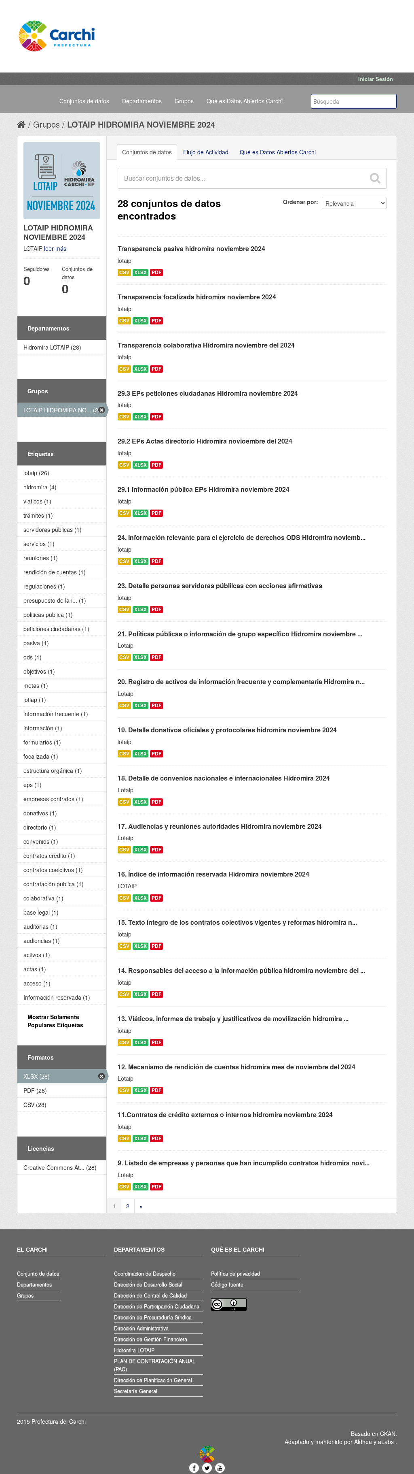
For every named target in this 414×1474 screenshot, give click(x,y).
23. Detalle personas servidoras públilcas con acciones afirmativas (220, 585)
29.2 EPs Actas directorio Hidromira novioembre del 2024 (205, 441)
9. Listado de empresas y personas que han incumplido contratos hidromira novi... (244, 1162)
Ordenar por (299, 202)
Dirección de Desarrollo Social (148, 1284)
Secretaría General (135, 1391)
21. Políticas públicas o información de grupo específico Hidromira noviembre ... (240, 633)
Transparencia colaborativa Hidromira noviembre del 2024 (206, 345)
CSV (124, 272)
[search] (374, 178)
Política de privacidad (235, 1273)
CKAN (387, 1433)
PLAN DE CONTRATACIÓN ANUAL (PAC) (154, 1365)
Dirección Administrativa (141, 1328)
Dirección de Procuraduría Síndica (153, 1317)
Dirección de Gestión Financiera (150, 1339)
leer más (55, 248)
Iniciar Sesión (375, 79)
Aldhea (363, 1442)
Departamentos (142, 101)
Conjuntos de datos (84, 101)
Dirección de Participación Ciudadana (156, 1306)
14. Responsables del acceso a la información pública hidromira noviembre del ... (241, 970)
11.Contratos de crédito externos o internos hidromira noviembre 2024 (225, 1114)
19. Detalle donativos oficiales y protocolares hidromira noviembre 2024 (227, 729)
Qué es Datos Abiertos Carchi (245, 101)
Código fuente (227, 1284)
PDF (156, 272)
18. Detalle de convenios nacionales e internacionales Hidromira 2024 (224, 778)
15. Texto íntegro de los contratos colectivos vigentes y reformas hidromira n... (237, 922)
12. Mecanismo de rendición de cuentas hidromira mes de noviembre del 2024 (236, 1066)
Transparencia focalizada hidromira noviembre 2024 (197, 296)
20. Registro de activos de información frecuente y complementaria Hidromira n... (241, 681)
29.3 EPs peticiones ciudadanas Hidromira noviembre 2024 (208, 393)
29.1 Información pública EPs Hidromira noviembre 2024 (203, 489)
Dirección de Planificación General (153, 1380)
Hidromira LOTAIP (134, 1350)
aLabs (386, 1442)
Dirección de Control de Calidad (150, 1295)
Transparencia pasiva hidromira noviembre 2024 (191, 248)
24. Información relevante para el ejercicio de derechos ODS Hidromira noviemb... (241, 537)
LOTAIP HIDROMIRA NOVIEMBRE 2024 (141, 124)
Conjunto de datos (38, 1273)
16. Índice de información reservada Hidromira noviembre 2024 (213, 874)
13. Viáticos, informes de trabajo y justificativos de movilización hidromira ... (233, 1018)
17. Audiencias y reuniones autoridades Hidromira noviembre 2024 (220, 826)
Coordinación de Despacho (144, 1273)
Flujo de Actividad (205, 152)
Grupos (184, 101)
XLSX (140, 272)
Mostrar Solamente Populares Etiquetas (55, 1021)
